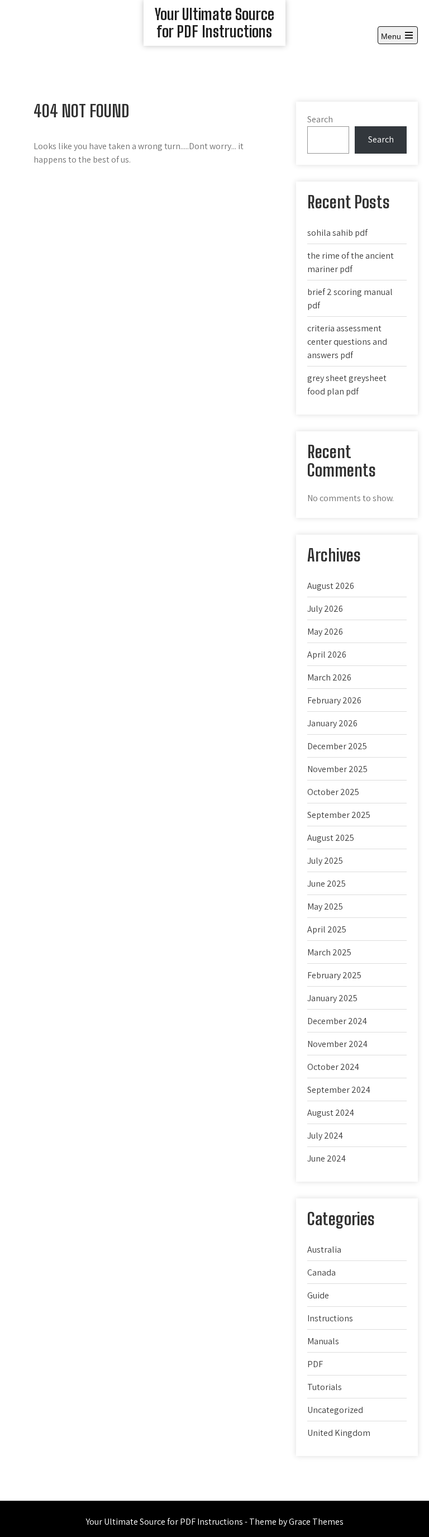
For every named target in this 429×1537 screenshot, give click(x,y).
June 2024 (326, 1158)
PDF (315, 1364)
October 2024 (333, 1067)
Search (320, 119)
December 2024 (337, 1021)
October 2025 (333, 792)
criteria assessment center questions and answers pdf (347, 341)
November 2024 (337, 1044)
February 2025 (334, 975)
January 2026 (332, 723)
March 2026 (329, 677)
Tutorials (324, 1387)
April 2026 (326, 654)
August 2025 (330, 838)
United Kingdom (338, 1433)
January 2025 (332, 998)
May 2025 (325, 906)
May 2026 (325, 631)
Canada (321, 1272)
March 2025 (329, 952)
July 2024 (325, 1135)
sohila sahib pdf (337, 233)
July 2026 (325, 609)
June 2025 (326, 883)
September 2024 (338, 1090)
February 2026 (334, 700)
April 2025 (326, 929)
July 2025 (325, 861)
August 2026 (330, 586)
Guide (318, 1295)
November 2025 (337, 769)
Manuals (323, 1341)
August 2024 (330, 1113)
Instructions (330, 1318)
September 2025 (338, 815)
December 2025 (337, 746)
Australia (324, 1249)
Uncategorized (335, 1410)
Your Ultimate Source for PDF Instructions (214, 22)
